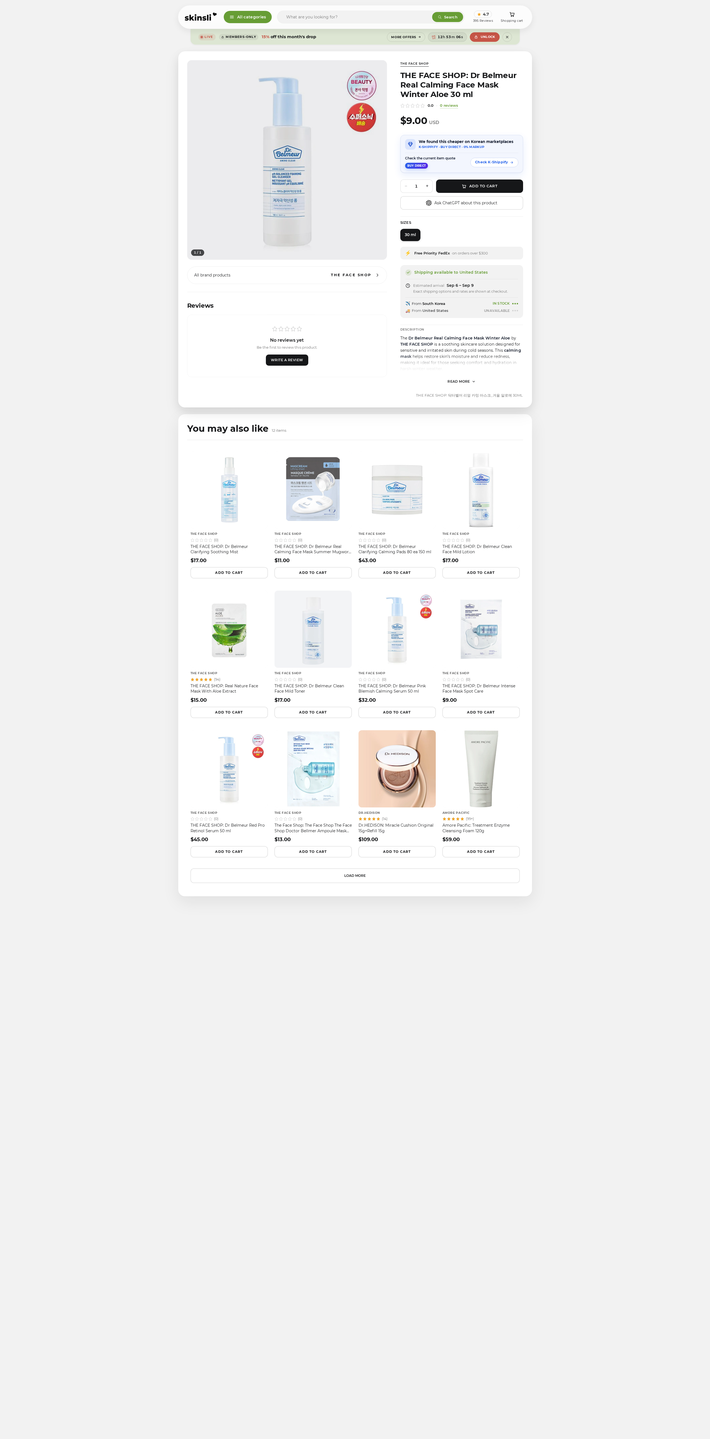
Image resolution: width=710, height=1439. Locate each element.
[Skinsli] (201, 17)
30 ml (410, 234)
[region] (287, 160)
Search (451, 17)
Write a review (287, 360)
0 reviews (449, 105)
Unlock (488, 37)
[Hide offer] (507, 37)
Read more (458, 381)
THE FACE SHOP (414, 63)
